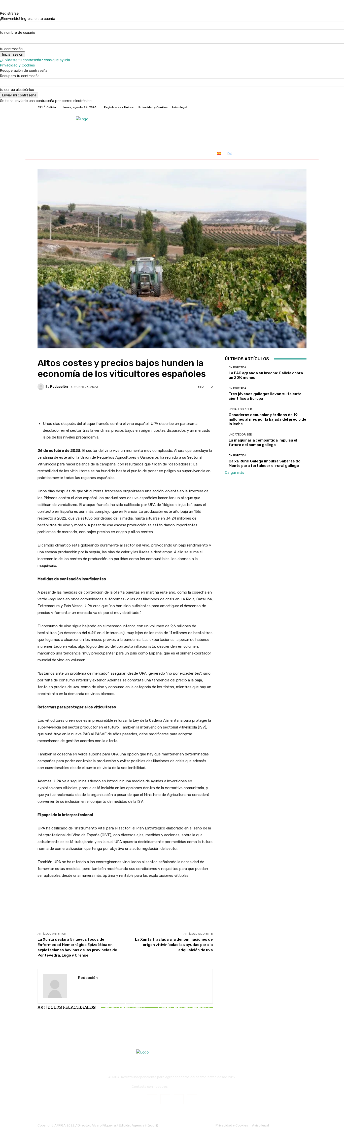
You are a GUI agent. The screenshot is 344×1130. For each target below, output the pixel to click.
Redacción (59, 386)
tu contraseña (11, 49)
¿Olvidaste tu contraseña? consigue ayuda (35, 60)
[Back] (1, 8)
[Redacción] (42, 386)
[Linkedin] (179, 1099)
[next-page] (41, 1021)
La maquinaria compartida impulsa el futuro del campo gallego (263, 442)
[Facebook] (279, 107)
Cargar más (234, 472)
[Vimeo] (297, 107)
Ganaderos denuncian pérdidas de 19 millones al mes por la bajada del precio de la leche (184, 1004)
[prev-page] (39, 1021)
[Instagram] (285, 107)
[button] (300, 154)
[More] (197, 404)
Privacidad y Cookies (17, 65)
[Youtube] (303, 107)
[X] (291, 107)
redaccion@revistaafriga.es (190, 1086)
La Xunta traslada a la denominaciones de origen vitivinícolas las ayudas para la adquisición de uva (174, 944)
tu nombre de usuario (17, 32)
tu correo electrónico (17, 89)
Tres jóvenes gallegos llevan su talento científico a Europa (125, 1006)
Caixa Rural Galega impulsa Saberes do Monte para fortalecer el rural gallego (264, 463)
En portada (66, 1000)
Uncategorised (183, 991)
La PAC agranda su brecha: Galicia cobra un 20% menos (66, 1008)
